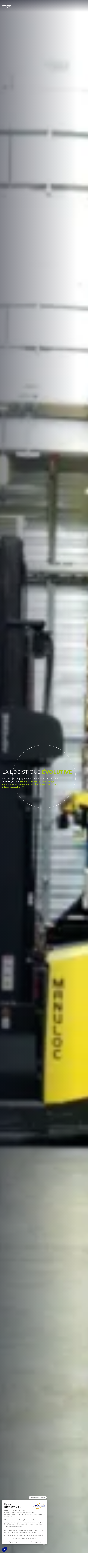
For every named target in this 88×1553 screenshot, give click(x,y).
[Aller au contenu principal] (44, 1544)
